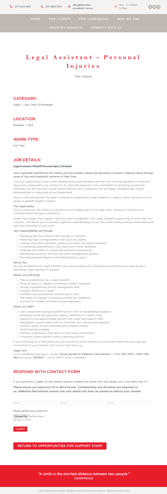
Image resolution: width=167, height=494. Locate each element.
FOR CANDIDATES (94, 19)
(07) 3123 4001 (23, 6)
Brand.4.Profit (123, 491)
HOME (35, 19)
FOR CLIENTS (60, 19)
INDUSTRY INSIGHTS (65, 27)
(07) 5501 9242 (54, 6)
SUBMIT (20, 429)
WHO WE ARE (128, 19)
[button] (150, 7)
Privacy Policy (92, 491)
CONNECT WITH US (106, 27)
